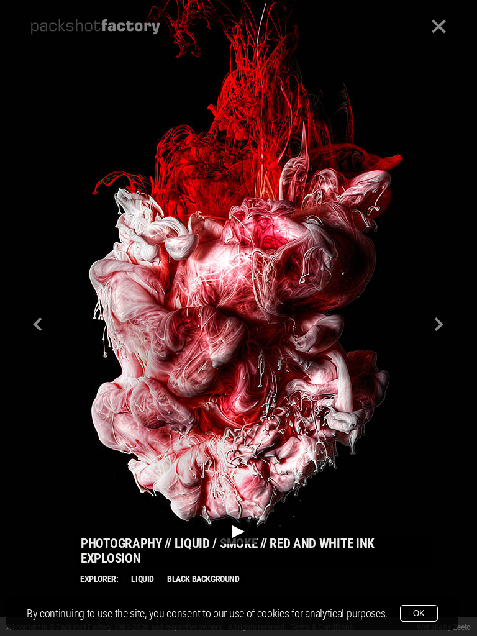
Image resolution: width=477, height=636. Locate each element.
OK (419, 613)
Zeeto (462, 627)
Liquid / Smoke (216, 543)
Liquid (142, 579)
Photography (121, 543)
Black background (203, 579)
